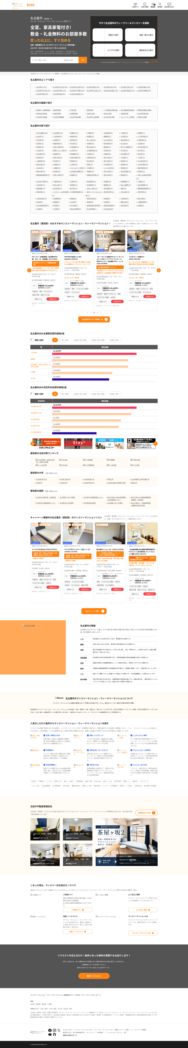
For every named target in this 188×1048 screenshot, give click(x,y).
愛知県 (44, 1004)
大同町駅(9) (125, 198)
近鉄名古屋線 (142, 117)
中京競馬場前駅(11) (77, 192)
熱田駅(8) (90, 202)
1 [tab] (87, 312)
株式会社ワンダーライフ (47, 300)
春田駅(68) (73, 136)
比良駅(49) (141, 143)
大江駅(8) (73, 202)
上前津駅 (34, 352)
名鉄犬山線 (91, 113)
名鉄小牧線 (107, 113)
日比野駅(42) (40, 154)
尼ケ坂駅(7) (74, 205)
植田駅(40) (57, 154)
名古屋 (66, 1009)
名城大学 (39, 483)
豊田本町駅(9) (92, 198)
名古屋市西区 (35, 419)
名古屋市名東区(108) (111, 90)
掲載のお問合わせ (68, 1035)
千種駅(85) (90, 133)
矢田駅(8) (107, 202)
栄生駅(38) (40, 157)
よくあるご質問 (141, 910)
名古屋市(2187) (41, 87)
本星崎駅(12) (108, 188)
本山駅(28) (40, 168)
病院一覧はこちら (51, 491)
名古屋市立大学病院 (67, 503)
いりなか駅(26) (109, 168)
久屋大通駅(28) (143, 164)
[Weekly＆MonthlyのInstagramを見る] (54, 1030)
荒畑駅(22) (73, 175)
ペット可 (49, 781)
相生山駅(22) (108, 175)
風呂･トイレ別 (107, 781)
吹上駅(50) (124, 143)
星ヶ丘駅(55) (91, 140)
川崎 (50, 1009)
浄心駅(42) (141, 150)
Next (159, 270)
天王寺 (60, 1009)
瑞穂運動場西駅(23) (43, 175)
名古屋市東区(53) (42, 94)
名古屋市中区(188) (110, 87)
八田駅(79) (124, 133)
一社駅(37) (141, 157)
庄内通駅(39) (125, 154)
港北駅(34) (57, 161)
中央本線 (73, 110)
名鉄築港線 (74, 113)
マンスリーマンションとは (141, 933)
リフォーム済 (35, 786)
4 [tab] (97, 312)
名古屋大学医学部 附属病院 (46, 497)
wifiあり (71, 781)
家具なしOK (57, 781)
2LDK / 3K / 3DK (98, 340)
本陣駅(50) (90, 143)
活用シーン (128, 1030)
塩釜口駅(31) (40, 164)
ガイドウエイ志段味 (127, 117)
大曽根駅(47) (74, 147)
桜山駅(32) (90, 161)
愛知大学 (110, 479)
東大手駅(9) (142, 198)
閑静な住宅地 (76, 786)
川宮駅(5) (39, 209)
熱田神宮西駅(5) (109, 205)
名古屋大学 (63, 483)
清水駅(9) (39, 202)
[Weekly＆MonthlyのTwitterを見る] (58, 1030)
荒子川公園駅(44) (127, 147)
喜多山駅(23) (108, 171)
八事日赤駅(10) (41, 198)
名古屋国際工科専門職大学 (140, 479)
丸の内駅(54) (108, 140)
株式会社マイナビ (44, 591)
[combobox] (46, 60)
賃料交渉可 (97, 786)
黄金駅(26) (124, 168)
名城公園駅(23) (126, 171)
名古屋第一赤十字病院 (67, 497)
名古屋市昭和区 (36, 432)
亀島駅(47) (107, 147)
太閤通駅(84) (108, 133)
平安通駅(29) (108, 164)
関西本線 (90, 110)
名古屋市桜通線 (75, 117)
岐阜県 (32, 1004)
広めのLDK (97, 781)
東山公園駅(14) (126, 185)
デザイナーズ (144, 781)
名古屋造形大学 (41, 479)
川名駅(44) (40, 150)
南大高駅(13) (57, 188)
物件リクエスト (94, 976)
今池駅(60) (124, 136)
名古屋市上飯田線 (93, 117)
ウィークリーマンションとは (103, 1030)
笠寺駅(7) (56, 205)
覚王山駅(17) (57, 185)
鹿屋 (54, 1009)
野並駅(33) (73, 161)
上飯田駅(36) (40, 161)
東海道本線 (57, 110)
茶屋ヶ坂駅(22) (58, 175)
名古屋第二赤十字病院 (115, 503)
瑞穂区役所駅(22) (93, 175)
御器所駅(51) (57, 143)
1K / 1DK (64, 340)
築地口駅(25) (40, 171)
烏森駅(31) (57, 164)
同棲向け (41, 781)
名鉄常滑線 (57, 113)
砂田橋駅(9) (57, 198)
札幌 (41, 1009)
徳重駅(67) (90, 136)
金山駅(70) (40, 136)
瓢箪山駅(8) (125, 202)
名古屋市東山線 (143, 113)
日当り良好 (66, 786)
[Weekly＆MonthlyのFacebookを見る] (50, 1030)
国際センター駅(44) (60, 150)
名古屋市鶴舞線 (58, 117)
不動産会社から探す (144, 813)
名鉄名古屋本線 (41, 113)
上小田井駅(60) (143, 136)
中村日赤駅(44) (143, 147)
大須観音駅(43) (92, 150)
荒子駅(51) (73, 143)
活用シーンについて (76, 931)
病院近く (122, 786)
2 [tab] (91, 312)
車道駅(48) (40, 147)
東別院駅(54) (125, 140)
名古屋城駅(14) (143, 185)
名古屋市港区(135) (59, 90)
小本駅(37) (124, 157)
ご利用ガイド (76, 910)
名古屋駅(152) (58, 133)
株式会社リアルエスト (111, 300)
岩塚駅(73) (141, 133)
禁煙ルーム (126, 781)
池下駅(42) (124, 150)
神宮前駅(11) (40, 192)
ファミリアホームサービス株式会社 (142, 599)
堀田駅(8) (56, 202)
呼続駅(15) (73, 185)
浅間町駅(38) (91, 157)
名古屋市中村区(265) (77, 87)
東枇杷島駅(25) (143, 168)
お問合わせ (53, 296)
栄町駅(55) (73, 140)
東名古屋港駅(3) (75, 209)
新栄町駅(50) (108, 143)
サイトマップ (91, 1032)
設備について (119, 1030)
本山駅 (33, 378)
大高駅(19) (73, 181)
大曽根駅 (90, 460)
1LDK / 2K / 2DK (80, 340)
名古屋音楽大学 (89, 479)
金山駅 (65, 460)
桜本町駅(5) (125, 205)
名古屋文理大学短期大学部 (116, 483)
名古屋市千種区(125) (77, 90)
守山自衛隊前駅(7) (42, 205)
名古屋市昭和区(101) (128, 90)
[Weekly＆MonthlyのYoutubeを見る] (50, 1034)
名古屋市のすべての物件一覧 (92, 319)
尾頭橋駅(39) (74, 154)
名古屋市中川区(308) (60, 87)
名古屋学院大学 (89, 483)
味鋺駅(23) (90, 171)
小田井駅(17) (40, 185)
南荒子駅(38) (57, 157)
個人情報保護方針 (79, 1032)
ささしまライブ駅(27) (77, 168)
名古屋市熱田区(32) (77, 94)
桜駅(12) (124, 188)
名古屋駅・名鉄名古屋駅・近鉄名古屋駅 (41, 365)
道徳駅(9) (107, 198)
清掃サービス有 (86, 786)
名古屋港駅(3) (92, 209)
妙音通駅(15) (91, 185)
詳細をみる (38, 296)
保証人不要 (88, 781)
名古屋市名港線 (109, 117)
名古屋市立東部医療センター (46, 503)
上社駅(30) (73, 164)
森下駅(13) (73, 188)
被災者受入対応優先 (150, 786)
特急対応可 (138, 786)
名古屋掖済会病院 (90, 503)
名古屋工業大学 (65, 479)
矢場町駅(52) (142, 140)
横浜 (46, 1009)
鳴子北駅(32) (108, 161)
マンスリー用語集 (140, 1030)
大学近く (130, 786)
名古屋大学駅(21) (42, 181)
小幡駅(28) (57, 168)
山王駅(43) (73, 150)
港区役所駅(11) (109, 192)
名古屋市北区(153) (127, 87)
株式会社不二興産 (109, 593)
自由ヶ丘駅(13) (92, 188)
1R (55, 340)
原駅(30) (90, 164)
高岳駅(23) (141, 171)
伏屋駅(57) (57, 140)
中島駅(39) (90, 154)
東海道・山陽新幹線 (43, 110)
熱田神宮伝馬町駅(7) (94, 205)
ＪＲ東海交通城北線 (111, 110)
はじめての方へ (68, 1030)
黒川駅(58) (40, 140)
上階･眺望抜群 (46, 786)
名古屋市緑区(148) (144, 87)
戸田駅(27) (90, 168)
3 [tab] (94, 312)
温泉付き (135, 781)
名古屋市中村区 (36, 406)
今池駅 (137, 465)
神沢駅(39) (141, 154)
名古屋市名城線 (41, 117)
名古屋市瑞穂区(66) (144, 90)
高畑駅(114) (74, 133)
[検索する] (83, 60)
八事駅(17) (141, 181)
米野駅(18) (107, 181)
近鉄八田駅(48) (58, 147)
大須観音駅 (90, 465)
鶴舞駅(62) (107, 136)
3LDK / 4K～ (114, 340)
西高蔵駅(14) (40, 188)
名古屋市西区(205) (93, 87)
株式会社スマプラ (141, 308)
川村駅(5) (56, 209)
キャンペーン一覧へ (92, 611)
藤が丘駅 (137, 460)
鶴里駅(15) (107, 185)
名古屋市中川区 (36, 413)
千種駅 (33, 372)
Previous (29, 270)
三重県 (50, 1004)
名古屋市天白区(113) (94, 90)
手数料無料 (79, 781)
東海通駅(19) (91, 181)
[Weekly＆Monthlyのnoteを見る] (54, 1034)
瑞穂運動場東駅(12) (144, 188)
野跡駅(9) (73, 198)
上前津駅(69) (57, 136)
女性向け (33, 781)
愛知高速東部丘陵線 (144, 110)
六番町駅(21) (57, 181)
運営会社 (66, 1032)
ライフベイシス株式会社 (79, 306)
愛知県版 (30, 4)
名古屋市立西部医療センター (93, 497)
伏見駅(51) (40, 143)
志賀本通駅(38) (75, 157)
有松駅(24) (57, 171)
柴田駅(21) (124, 175)
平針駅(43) (107, 150)
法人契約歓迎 (56, 786)
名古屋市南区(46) (59, 94)
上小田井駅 (43, 465)
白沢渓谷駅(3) (108, 209)
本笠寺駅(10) (142, 192)
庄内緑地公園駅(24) (77, 171)
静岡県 (38, 1004)
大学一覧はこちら (51, 473)
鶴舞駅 (33, 359)
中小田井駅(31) (143, 161)
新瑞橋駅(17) (125, 181)
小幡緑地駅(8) (142, 202)
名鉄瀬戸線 (124, 113)
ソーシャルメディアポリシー (114, 1032)
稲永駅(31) (124, 161)
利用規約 (100, 1032)
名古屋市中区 (35, 426)
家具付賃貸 (117, 781)
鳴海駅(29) (124, 164)
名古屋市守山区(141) (43, 90)
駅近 (65, 781)
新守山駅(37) (108, 157)
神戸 (70, 1009)
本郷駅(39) (107, 154)
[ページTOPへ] (156, 1044)
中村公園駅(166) (42, 133)
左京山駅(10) (125, 192)
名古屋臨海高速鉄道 (127, 110)
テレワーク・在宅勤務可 (110, 786)
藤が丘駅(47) (91, 147)
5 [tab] (100, 312)
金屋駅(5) (141, 205)
